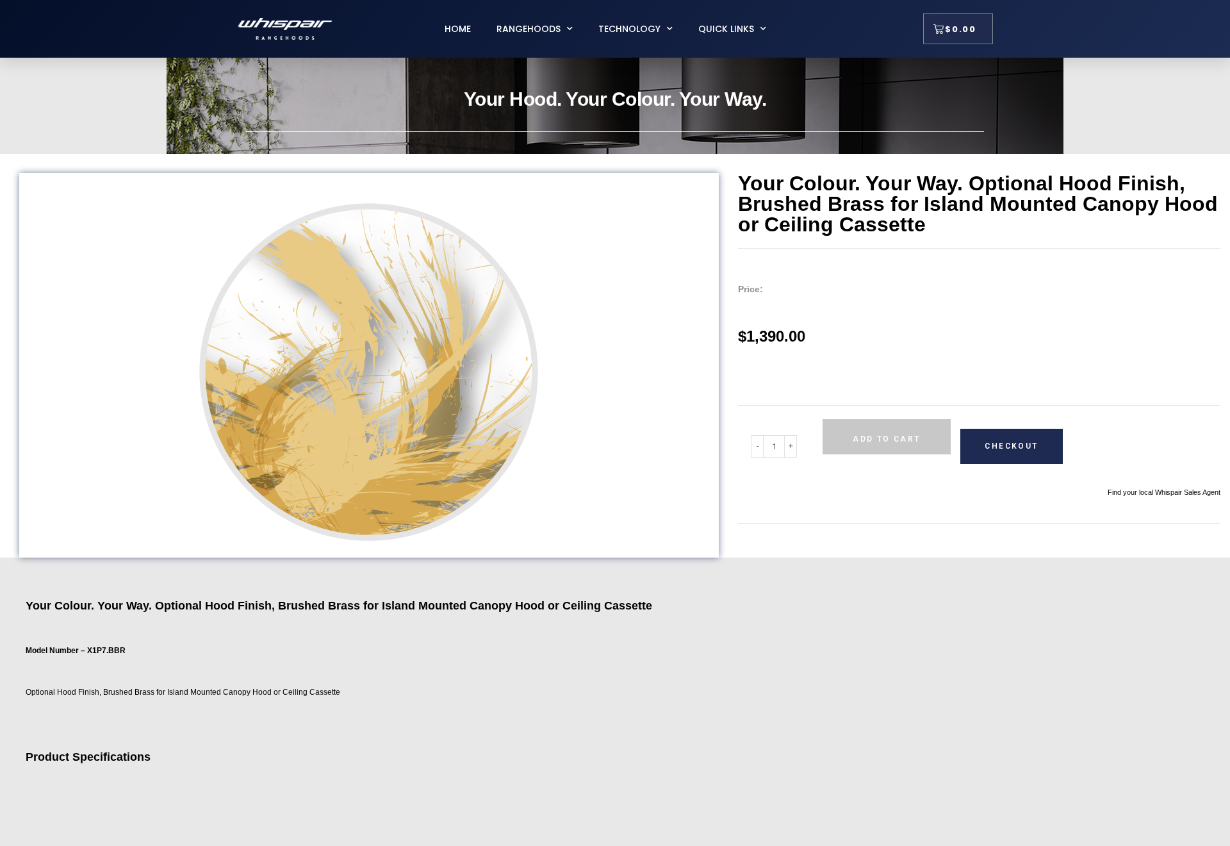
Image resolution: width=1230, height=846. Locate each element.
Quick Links (726, 28)
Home (458, 28)
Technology (629, 28)
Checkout (1011, 446)
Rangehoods (528, 28)
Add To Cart (886, 439)
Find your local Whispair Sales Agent (1164, 492)
